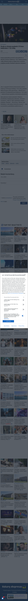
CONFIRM (8, 321)
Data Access (14, 325)
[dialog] (14, 300)
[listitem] (14, 297)
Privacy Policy (21, 325)
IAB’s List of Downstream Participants (15, 293)
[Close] (25, 275)
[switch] (23, 300)
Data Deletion (6, 325)
